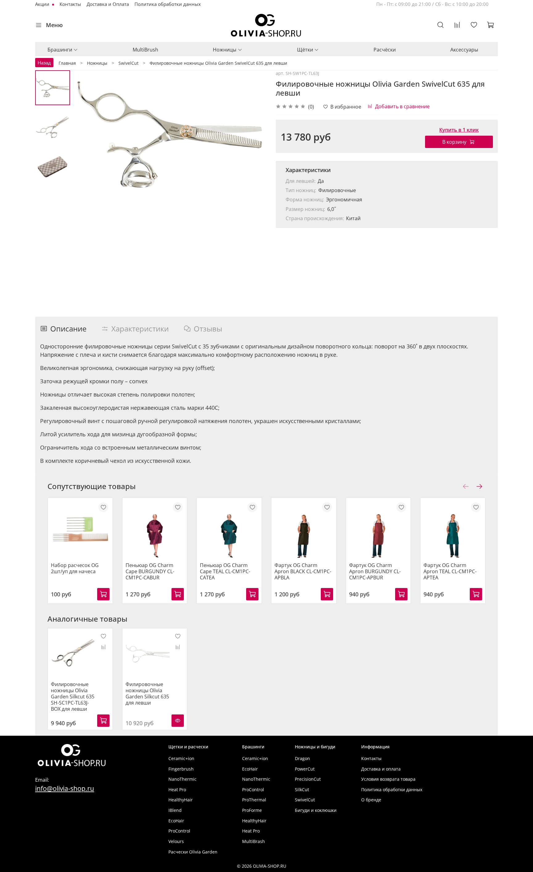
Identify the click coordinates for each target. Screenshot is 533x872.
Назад (44, 63)
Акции (43, 4)
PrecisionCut (308, 779)
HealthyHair (180, 800)
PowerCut (305, 769)
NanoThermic (182, 779)
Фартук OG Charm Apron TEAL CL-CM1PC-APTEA (450, 571)
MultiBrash (253, 841)
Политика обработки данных (167, 4)
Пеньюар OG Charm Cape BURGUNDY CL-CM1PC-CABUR (150, 571)
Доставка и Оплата (108, 4)
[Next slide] (254, 134)
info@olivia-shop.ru (64, 788)
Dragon (302, 758)
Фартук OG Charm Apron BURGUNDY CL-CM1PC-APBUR (375, 571)
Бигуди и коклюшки (316, 810)
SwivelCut (305, 800)
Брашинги (60, 49)
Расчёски (385, 49)
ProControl (179, 831)
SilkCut (302, 789)
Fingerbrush (181, 769)
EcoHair (176, 821)
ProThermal (254, 800)
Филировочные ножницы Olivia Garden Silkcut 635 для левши (147, 693)
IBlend (175, 810)
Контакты (70, 4)
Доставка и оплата (381, 769)
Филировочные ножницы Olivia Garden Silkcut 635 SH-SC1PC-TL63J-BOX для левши (72, 696)
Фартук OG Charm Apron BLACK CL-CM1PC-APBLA (303, 571)
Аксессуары (464, 49)
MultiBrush (145, 49)
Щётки (305, 49)
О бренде (371, 800)
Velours (176, 841)
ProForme (252, 810)
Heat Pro (177, 789)
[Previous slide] (85, 134)
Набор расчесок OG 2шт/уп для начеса (75, 567)
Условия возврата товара (388, 779)
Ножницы (224, 49)
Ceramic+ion (181, 758)
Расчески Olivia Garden (192, 852)
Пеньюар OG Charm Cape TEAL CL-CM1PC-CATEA (225, 571)
